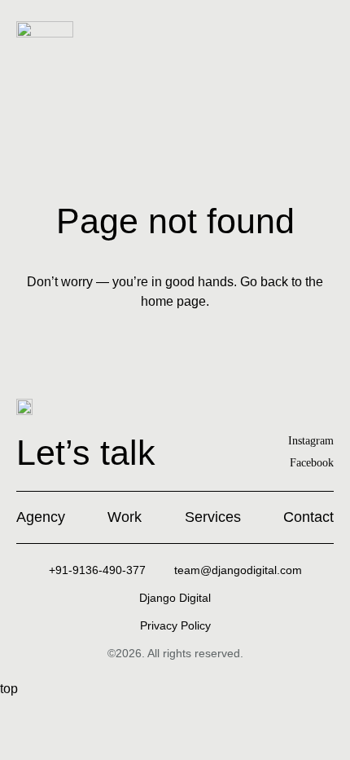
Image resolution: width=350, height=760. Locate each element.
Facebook (312, 463)
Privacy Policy (175, 625)
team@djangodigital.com (238, 570)
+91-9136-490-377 (97, 570)
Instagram (311, 441)
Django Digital (175, 597)
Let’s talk (85, 452)
